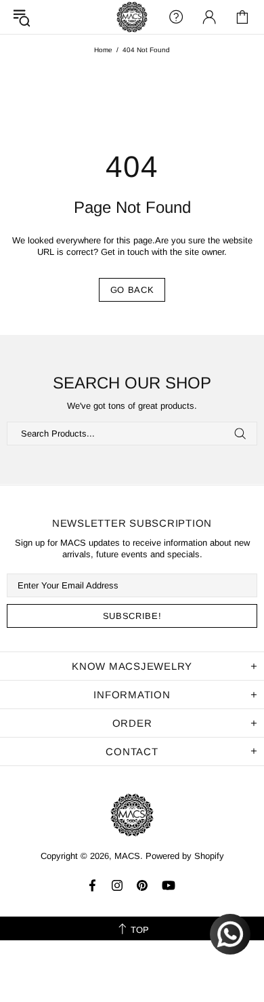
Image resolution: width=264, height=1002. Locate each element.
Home (103, 50)
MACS (132, 17)
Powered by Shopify (185, 856)
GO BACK (132, 290)
